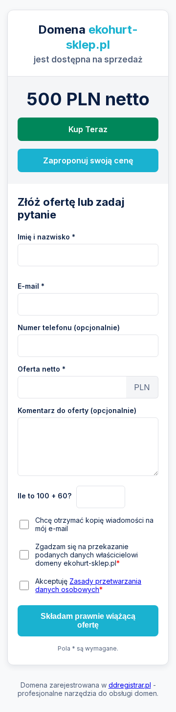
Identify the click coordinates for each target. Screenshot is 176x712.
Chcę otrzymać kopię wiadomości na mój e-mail (94, 524)
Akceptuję (88, 585)
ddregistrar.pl (130, 685)
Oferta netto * (42, 369)
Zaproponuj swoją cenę (88, 160)
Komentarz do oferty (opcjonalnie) (77, 410)
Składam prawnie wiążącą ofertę (88, 620)
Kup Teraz (88, 129)
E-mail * (31, 286)
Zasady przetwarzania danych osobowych (88, 585)
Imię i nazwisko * (46, 237)
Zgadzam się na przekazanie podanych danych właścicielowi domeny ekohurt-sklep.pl (86, 554)
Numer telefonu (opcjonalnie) (69, 327)
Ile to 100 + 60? (44, 496)
